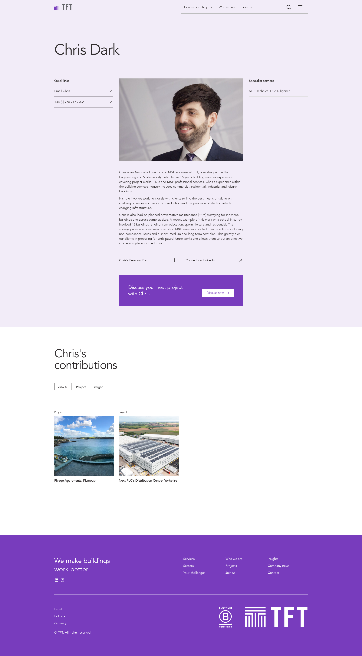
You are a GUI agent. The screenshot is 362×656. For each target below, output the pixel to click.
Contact (273, 573)
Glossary (60, 623)
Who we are (233, 559)
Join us (230, 573)
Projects (231, 566)
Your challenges (194, 573)
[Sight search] (289, 7)
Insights (273, 559)
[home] (63, 6)
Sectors (188, 566)
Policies (59, 616)
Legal (58, 609)
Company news (278, 566)
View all (63, 387)
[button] (198, 7)
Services (189, 559)
